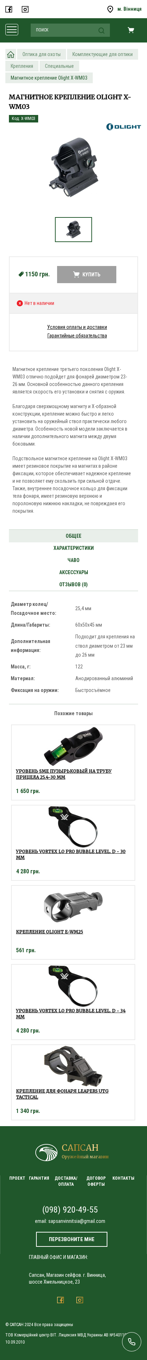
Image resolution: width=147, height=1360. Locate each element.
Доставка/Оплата (66, 1181)
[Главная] (10, 54)
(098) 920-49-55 (70, 1210)
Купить (91, 274)
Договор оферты (96, 1181)
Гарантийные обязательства (77, 335)
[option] (73, 170)
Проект (17, 1178)
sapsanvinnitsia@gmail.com (76, 1221)
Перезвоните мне (72, 1239)
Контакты (123, 1178)
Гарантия (39, 1178)
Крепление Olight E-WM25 (49, 931)
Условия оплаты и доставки (77, 327)
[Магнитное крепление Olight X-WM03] (73, 167)
